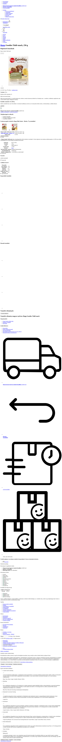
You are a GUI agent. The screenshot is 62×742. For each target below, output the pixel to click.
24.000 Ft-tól (14, 5)
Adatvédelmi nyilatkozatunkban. (26, 662)
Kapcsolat (7, 15)
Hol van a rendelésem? (9, 11)
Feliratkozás (5, 23)
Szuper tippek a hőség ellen (8, 321)
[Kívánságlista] (4, 29)
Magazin (4, 625)
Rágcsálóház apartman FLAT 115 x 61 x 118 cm (12, 331)
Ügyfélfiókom (5, 608)
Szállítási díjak (14, 90)
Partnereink (5, 627)
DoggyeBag (5, 328)
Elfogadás (2, 664)
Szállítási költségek (9, 13)
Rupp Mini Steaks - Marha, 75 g (7, 133)
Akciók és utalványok (7, 609)
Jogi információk (5, 173)
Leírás (3, 137)
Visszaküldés (7, 12)
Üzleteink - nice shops (7, 632)
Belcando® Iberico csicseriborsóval (9, 332)
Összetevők (4, 153)
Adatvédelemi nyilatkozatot (5, 666)
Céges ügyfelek (6, 611)
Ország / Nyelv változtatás (15, 636)
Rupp (2, 45)
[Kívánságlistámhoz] (0, 107)
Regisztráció (5, 617)
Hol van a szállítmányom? (8, 619)
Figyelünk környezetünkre (8, 624)
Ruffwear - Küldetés (7, 322)
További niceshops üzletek (8, 649)
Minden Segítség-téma (9, 16)
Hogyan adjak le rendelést (8, 604)
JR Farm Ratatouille (7, 330)
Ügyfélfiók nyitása (6, 27)
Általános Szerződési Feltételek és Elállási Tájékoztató (13, 642)
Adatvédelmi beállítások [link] (7, 644)
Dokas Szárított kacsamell (8, 329)
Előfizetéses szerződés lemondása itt (10, 646)
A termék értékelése (4, 313)
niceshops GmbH (9, 638)
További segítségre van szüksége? (9, 610)
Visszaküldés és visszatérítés (8, 606)
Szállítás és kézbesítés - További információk (9, 111)
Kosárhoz (5, 3)
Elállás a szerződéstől (4, 651)
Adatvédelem (5, 641)
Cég (3, 648)
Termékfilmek (5, 626)
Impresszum (5, 640)
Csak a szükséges (9, 664)
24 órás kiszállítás (6, 8)
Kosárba (2, 105)
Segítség (4, 10)
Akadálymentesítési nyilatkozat (9, 643)
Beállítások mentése (4, 739)
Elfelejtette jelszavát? (7, 618)
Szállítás (4, 605)
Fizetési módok (8, 14)
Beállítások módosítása (17, 664)
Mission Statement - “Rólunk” (8, 634)
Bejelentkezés (5, 615)
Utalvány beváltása (6, 620)
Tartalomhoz (5, 2)
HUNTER (5, 323)
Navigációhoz (5, 1)
